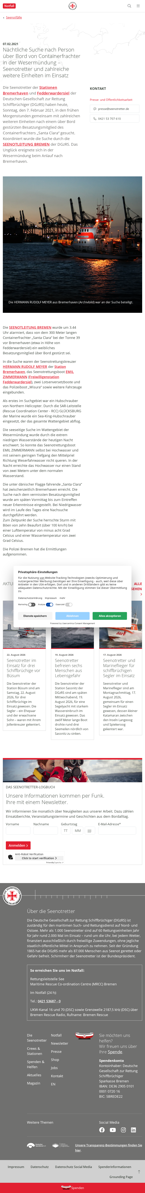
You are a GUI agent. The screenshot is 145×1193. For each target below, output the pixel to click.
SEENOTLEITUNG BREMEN (26, 144)
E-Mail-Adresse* (109, 824)
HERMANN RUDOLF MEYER (25, 366)
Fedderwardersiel (53, 93)
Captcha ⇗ (54, 862)
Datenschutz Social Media (73, 1167)
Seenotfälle (14, 17)
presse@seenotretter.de (113, 109)
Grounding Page (121, 1177)
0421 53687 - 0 (49, 1001)
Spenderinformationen (114, 1167)
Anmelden (17, 845)
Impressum (16, 1167)
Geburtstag (69, 824)
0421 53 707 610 (109, 118)
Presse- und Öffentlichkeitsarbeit (111, 100)
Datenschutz (40, 1167)
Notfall (9, 6)
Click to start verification (38, 858)
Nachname (41, 824)
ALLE (134, 586)
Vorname (12, 824)
